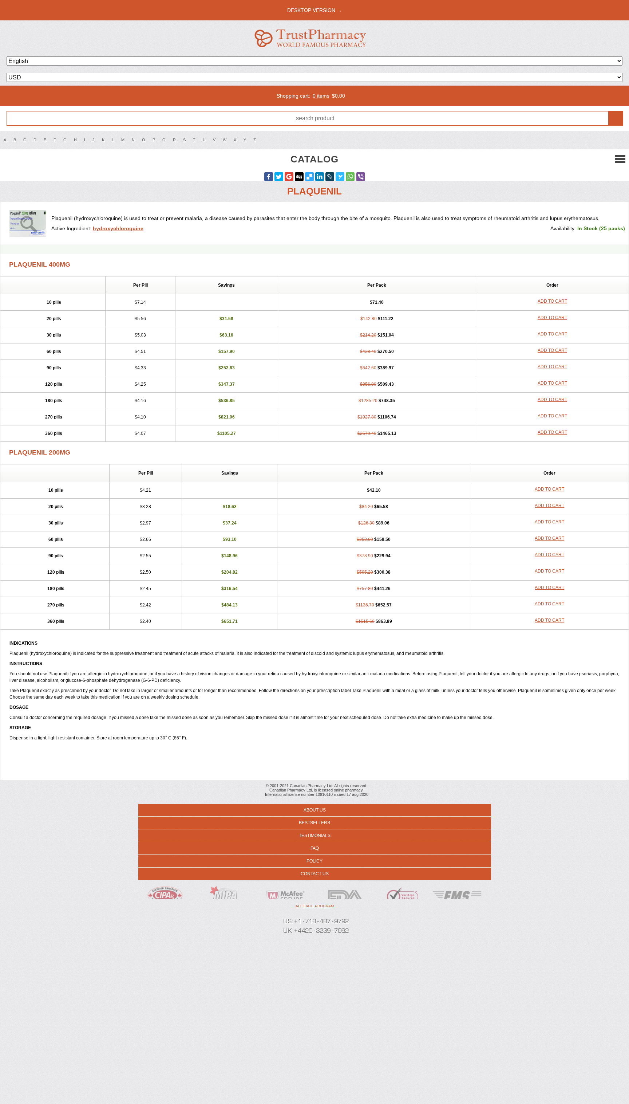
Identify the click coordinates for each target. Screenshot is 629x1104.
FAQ (314, 848)
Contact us (315, 873)
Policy (314, 861)
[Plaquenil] (28, 223)
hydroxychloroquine (118, 228)
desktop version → (314, 10)
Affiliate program (315, 906)
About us (315, 810)
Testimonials (315, 835)
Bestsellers (314, 822)
